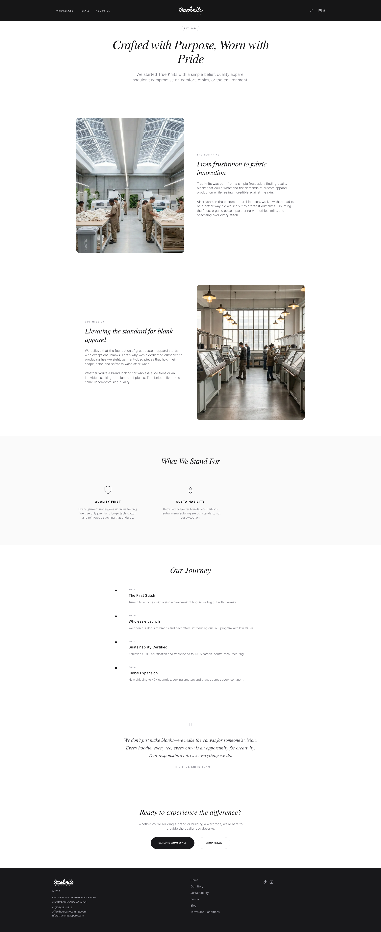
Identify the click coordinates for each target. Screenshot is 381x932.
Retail (84, 10)
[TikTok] (265, 882)
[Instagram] (271, 882)
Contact (195, 899)
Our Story (196, 886)
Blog (193, 905)
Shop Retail (214, 843)
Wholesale (64, 10)
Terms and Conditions (205, 912)
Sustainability (199, 893)
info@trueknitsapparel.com (68, 915)
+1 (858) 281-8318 (62, 907)
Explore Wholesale (173, 842)
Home (194, 880)
